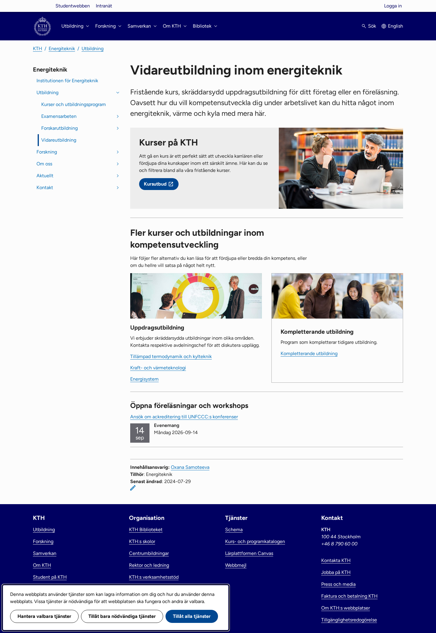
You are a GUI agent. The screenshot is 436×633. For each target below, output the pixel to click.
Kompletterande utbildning (309, 353)
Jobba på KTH (336, 572)
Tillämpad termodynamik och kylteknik (171, 356)
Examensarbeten (59, 116)
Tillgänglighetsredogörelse (349, 620)
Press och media (338, 584)
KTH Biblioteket (146, 529)
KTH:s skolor (142, 541)
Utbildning (93, 48)
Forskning (46, 152)
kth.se (42, 6)
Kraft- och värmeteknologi (158, 368)
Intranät (104, 6)
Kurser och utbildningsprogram (73, 104)
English (395, 26)
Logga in (393, 6)
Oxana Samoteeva (190, 467)
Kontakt (44, 187)
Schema (234, 529)
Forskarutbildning (59, 128)
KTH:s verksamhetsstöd (154, 577)
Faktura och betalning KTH (349, 596)
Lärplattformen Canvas (249, 553)
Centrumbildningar (149, 553)
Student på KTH (50, 577)
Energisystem (144, 379)
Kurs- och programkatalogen (255, 541)
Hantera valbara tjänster (44, 616)
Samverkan (44, 553)
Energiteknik (62, 48)
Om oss (44, 164)
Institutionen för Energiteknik (67, 80)
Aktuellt (44, 175)
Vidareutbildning (58, 140)
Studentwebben (72, 6)
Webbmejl (235, 565)
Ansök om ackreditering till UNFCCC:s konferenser (184, 417)
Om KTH (42, 565)
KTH (37, 48)
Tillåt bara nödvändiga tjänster (122, 616)
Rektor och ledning (149, 565)
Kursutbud (155, 184)
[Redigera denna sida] (133, 487)
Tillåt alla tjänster (192, 616)
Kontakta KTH (336, 560)
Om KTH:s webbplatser (345, 608)
